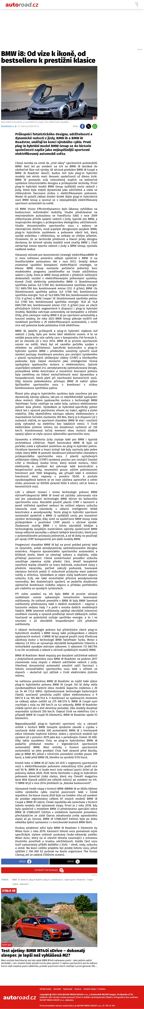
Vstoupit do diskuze (46, 870)
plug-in (46, 879)
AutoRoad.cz (57, 879)
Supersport (70, 879)
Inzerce (78, 989)
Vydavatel (67, 989)
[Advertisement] (122, 92)
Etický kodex (45, 989)
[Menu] (136, 4)
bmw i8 (24, 879)
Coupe (90, 879)
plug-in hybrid (35, 879)
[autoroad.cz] (22, 4)
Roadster (81, 879)
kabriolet (24, 884)
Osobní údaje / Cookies (94, 989)
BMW (14, 879)
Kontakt (57, 989)
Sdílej (22, 861)
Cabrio (15, 884)
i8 (19, 879)
